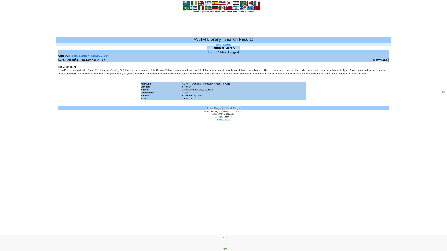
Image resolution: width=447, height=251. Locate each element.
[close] (224, 237)
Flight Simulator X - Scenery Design (88, 56)
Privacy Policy (222, 119)
